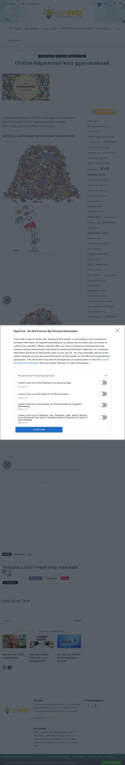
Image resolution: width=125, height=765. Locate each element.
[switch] (103, 382)
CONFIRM (39, 430)
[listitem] (62, 375)
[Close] (119, 331)
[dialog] (62, 382)
